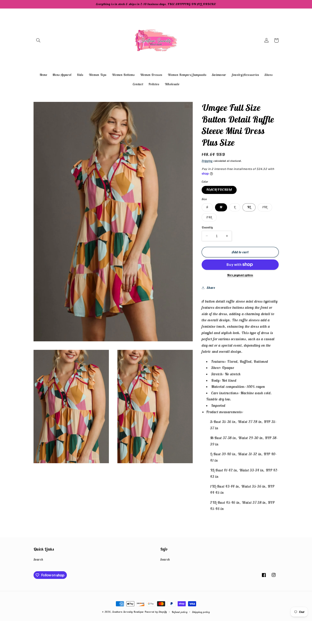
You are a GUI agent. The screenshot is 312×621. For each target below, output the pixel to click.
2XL (211, 218)
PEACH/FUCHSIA (219, 190)
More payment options (240, 275)
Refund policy (180, 612)
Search (38, 559)
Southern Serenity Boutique (128, 611)
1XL (267, 208)
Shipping (207, 161)
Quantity (207, 227)
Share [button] (211, 288)
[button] (38, 40)
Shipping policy (201, 612)
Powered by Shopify (156, 611)
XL (249, 207)
